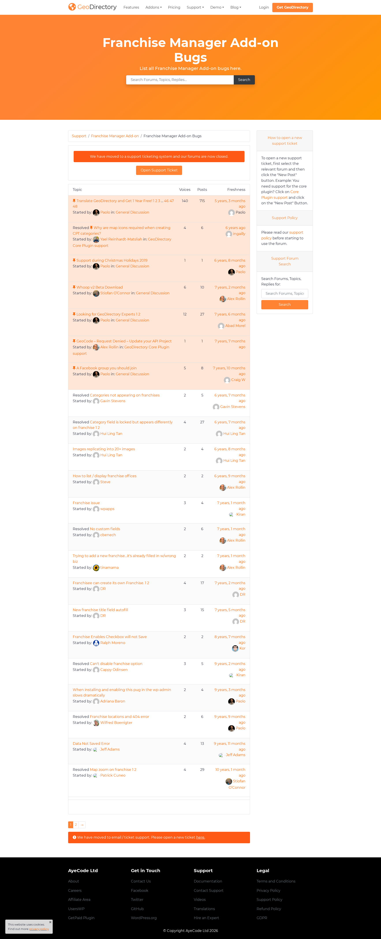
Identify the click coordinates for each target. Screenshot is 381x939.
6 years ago (235, 228)
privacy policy (39, 929)
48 (75, 206)
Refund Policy (269, 909)
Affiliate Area (79, 900)
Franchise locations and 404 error (119, 717)
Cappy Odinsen (114, 670)
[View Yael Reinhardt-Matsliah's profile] (96, 239)
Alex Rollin (236, 299)
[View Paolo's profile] (96, 212)
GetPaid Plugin (81, 918)
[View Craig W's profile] (227, 380)
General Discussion (132, 212)
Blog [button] (234, 7)
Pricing (174, 7)
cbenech (108, 535)
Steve (105, 482)
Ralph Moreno (112, 643)
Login (264, 7)
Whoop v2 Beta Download (100, 287)
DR (103, 589)
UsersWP (76, 909)
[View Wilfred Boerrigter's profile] (96, 723)
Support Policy (285, 218)
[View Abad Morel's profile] (221, 326)
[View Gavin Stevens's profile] (96, 401)
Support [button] (194, 7)
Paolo (105, 212)
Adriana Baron (112, 701)
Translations (204, 909)
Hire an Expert (206, 918)
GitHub (137, 909)
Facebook (139, 890)
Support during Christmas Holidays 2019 (112, 260)
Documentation (208, 881)
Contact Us (141, 881)
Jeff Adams (110, 749)
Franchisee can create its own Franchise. (108, 583)
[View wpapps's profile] (96, 509)
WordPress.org (144, 918)
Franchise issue (86, 503)
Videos (200, 900)
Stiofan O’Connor (115, 293)
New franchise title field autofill (100, 610)
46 (166, 201)
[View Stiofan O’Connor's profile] (96, 293)
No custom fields (105, 529)
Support (79, 136)
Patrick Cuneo (112, 775)
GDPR (262, 918)
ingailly (239, 234)
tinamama (109, 567)
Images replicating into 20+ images (104, 449)
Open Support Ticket (159, 170)
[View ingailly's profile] (229, 234)
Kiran (240, 514)
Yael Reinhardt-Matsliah (121, 239)
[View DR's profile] (96, 589)
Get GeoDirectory (292, 7)
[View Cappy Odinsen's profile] (96, 670)
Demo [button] (215, 7)
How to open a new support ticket (285, 141)
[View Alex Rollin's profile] (223, 299)
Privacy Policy (268, 890)
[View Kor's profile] (235, 648)
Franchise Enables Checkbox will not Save (110, 637)
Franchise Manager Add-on (115, 136)
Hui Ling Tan (111, 434)
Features (131, 7)
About (73, 881)
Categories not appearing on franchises (125, 395)
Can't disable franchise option (116, 664)
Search (244, 80)
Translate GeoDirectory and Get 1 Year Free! (114, 201)
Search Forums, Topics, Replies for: (281, 282)
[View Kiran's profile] (232, 514)
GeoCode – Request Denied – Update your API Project (124, 341)
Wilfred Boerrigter (116, 723)
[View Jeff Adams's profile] (96, 749)
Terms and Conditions (276, 881)
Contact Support (209, 890)
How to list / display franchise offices (104, 476)
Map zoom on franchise (110, 770)
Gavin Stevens (112, 401)
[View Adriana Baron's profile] (96, 701)
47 (172, 201)
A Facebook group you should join (107, 368)
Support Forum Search (285, 261)
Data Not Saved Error (91, 744)
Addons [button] (152, 7)
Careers (75, 890)
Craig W (238, 380)
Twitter (137, 900)
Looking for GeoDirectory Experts (106, 314)
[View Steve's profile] (96, 482)
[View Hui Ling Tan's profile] (96, 434)
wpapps (107, 509)
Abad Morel (235, 326)
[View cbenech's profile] (96, 535)
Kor (242, 648)
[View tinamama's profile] (96, 567)
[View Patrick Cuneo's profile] (96, 775)
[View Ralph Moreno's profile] (96, 643)
